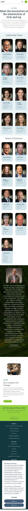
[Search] (22, 1)
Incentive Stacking (14, 431)
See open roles (7, 401)
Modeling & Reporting (14, 438)
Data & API (14, 433)
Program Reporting (14, 428)
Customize (14, 497)
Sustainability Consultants (14, 456)
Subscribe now (14, 418)
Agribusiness (14, 444)
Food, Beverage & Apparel (14, 446)
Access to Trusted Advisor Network (14, 426)
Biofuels (14, 448)
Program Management (14, 435)
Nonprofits (14, 451)
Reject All (14, 505)
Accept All (14, 501)
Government (14, 453)
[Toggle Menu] (26, 1)
